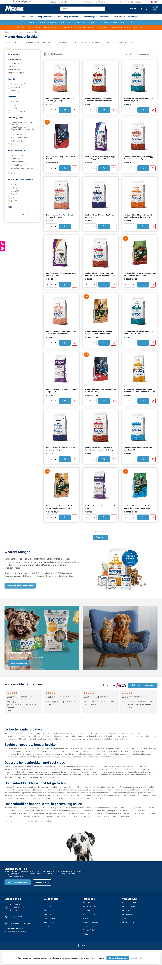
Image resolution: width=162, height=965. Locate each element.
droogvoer (42, 733)
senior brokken (53, 795)
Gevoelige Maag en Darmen (22, 169)
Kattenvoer (48, 914)
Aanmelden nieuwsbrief (18, 882)
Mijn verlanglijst (128, 914)
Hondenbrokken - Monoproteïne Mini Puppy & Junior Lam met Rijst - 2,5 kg (99, 449)
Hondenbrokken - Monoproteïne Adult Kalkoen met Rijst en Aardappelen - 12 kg (139, 391)
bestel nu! (87, 22)
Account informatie (129, 902)
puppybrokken (97, 798)
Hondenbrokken (32, 32)
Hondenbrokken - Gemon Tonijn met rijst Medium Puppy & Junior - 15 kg (100, 158)
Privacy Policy (88, 926)
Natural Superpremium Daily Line (22, 123)
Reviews (86, 918)
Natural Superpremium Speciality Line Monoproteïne (22, 129)
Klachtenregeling (89, 906)
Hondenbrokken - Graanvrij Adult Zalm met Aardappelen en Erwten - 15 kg (99, 332)
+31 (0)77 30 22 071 (17, 916)
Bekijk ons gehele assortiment (20, 586)
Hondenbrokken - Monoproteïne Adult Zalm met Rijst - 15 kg (60, 100)
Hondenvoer (17, 32)
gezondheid (34, 777)
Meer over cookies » (137, 958)
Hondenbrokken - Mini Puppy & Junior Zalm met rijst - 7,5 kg (60, 216)
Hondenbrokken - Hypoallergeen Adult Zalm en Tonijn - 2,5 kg (138, 332)
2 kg (14, 188)
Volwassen (17, 87)
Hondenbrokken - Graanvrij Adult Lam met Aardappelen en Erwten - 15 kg (140, 274)
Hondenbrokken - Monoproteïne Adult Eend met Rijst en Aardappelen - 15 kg (138, 216)
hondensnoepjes (44, 821)
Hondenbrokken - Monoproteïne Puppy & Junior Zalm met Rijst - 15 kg (61, 332)
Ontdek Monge (89, 17)
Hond (32, 17)
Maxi (14, 108)
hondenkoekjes (28, 821)
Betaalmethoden (89, 910)
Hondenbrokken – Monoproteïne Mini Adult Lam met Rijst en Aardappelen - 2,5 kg (100, 274)
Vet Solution (17, 141)
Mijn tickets (126, 910)
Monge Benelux (13, 787)
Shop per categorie (16, 73)
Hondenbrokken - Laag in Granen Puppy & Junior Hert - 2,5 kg (100, 391)
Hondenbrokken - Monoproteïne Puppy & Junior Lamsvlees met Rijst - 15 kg (139, 158)
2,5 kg (15, 191)
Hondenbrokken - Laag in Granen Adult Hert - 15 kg (60, 158)
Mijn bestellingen (128, 906)
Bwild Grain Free (19, 138)
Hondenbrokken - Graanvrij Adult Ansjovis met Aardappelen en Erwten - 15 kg (140, 507)
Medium (16, 105)
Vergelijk (125, 918)
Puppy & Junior (19, 84)
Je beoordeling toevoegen (143, 685)
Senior (15, 91)
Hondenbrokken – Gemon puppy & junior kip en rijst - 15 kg (61, 274)
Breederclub (105, 17)
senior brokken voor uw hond (51, 790)
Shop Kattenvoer (71, 17)
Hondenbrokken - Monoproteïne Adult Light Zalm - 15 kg (138, 449)
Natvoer (11, 66)
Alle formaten (18, 112)
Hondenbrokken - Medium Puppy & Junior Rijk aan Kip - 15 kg (61, 449)
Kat (59, 17)
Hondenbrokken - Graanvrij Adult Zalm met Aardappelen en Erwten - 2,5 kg (60, 507)
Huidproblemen (18, 165)
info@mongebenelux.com (19, 923)
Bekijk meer (12, 144)
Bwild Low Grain (18, 134)
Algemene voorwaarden (92, 922)
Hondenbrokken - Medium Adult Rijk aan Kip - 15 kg (100, 216)
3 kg (14, 194)
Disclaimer (87, 934)
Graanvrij (16, 159)
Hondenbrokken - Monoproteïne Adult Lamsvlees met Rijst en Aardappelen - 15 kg (100, 100)
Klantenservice (134, 17)
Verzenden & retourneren (93, 914)
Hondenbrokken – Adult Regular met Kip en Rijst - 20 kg (61, 391)
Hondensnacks (14, 69)
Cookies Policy (89, 930)
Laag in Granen (18, 162)
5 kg (14, 197)
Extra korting (119, 17)
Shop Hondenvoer (45, 17)
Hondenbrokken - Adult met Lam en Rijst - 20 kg (100, 507)
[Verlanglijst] (147, 8)
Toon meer (100, 537)
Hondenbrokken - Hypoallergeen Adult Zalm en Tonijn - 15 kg (138, 100)
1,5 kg (14, 184)
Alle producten (128, 922)
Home (24, 17)
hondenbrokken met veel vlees (35, 766)
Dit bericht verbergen (118, 958)
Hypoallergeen (18, 155)
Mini (14, 102)
